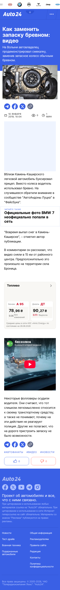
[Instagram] (37, 487)
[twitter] (23, 106)
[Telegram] (29, 487)
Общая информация (41, 533)
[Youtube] (21, 487)
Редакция (35, 551)
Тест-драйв (8, 539)
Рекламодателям (39, 539)
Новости (7, 533)
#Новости (47, 452)
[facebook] (15, 106)
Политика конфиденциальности (42, 565)
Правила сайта (38, 545)
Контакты (35, 557)
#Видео (31, 452)
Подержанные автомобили (10, 553)
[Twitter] (13, 487)
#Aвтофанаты (13, 452)
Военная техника (11, 545)
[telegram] (7, 106)
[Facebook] (5, 487)
